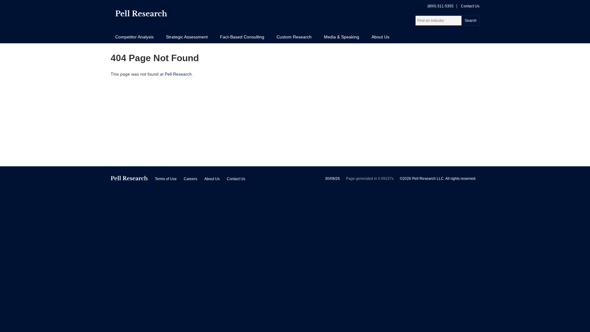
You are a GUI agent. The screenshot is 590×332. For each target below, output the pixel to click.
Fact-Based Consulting (242, 36)
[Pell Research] (141, 14)
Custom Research (294, 36)
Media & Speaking (341, 36)
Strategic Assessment (187, 36)
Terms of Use (166, 179)
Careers (190, 179)
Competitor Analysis (134, 36)
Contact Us (470, 6)
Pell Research (178, 74)
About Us (380, 36)
